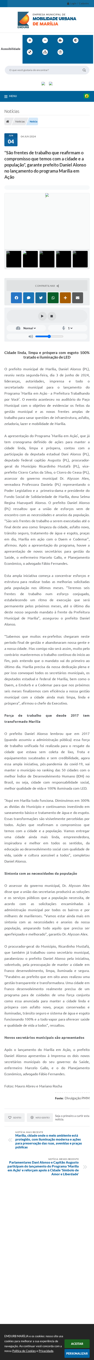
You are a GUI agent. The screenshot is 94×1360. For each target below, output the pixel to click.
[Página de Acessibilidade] (60, 52)
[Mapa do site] (45, 52)
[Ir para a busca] (27, 61)
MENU (13, 95)
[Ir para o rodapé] (36, 61)
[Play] (42, 316)
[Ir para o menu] (82, 52)
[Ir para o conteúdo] (72, 52)
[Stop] (51, 316)
